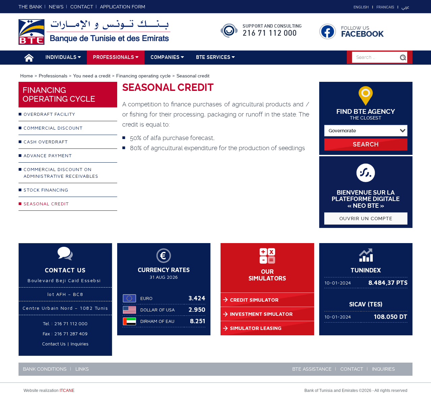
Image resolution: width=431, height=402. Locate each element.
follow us (355, 28)
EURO (146, 298)
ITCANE (67, 390)
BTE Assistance (312, 369)
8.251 (197, 321)
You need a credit (91, 75)
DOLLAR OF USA (157, 309)
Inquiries (80, 343)
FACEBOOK (362, 34)
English (361, 7)
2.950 (197, 309)
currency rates (164, 269)
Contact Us (54, 343)
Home (26, 75)
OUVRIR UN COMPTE (365, 218)
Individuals (61, 57)
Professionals (114, 57)
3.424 (197, 298)
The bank (30, 6)
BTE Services (214, 57)
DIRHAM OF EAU (157, 321)
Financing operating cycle (143, 75)
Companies (166, 57)
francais (385, 7)
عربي (405, 7)
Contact (351, 369)
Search (366, 144)
